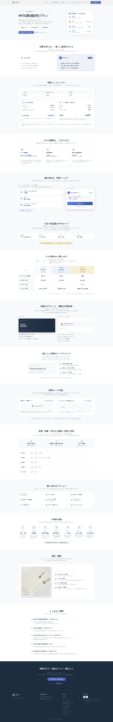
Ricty (38, 371)
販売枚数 (70, 92)
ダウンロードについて (77, 2)
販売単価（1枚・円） (50, 92)
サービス (47, 2)
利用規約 (64, 696)
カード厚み (24, 92)
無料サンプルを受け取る (47, 698)
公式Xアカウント (66, 711)
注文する (96, 2)
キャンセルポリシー (67, 701)
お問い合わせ (59, 683)
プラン (23, 11)
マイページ (86, 2)
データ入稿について (57, 312)
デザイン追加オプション (75, 418)
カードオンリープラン (67, 377)
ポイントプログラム (67, 705)
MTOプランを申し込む (27, 32)
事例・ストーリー (65, 2)
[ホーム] (19, 11)
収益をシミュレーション (40, 32)
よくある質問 (65, 707)
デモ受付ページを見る (25, 210)
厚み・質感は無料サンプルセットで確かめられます (57, 243)
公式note (64, 713)
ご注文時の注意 (55, 2)
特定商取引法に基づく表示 (68, 703)
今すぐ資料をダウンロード (47, 696)
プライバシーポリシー (67, 698)
